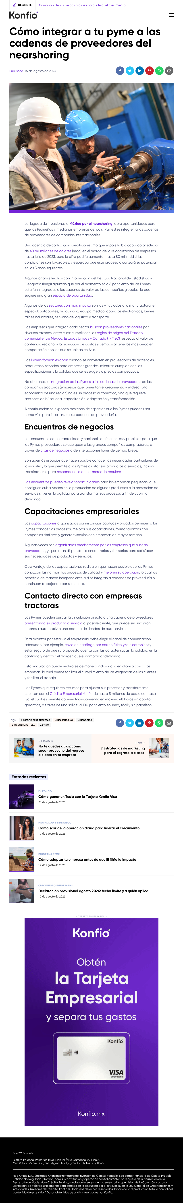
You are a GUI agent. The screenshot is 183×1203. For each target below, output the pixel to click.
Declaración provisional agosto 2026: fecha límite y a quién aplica (93, 891)
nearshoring (65, 720)
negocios (86, 720)
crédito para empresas (36, 720)
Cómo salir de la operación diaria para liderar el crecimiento (82, 5)
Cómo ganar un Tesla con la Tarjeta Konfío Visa (77, 796)
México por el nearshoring (91, 223)
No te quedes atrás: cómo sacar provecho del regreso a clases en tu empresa (61, 750)
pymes (45, 725)
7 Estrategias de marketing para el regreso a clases (123, 750)
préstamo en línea (24, 725)
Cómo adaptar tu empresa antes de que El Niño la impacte (87, 859)
